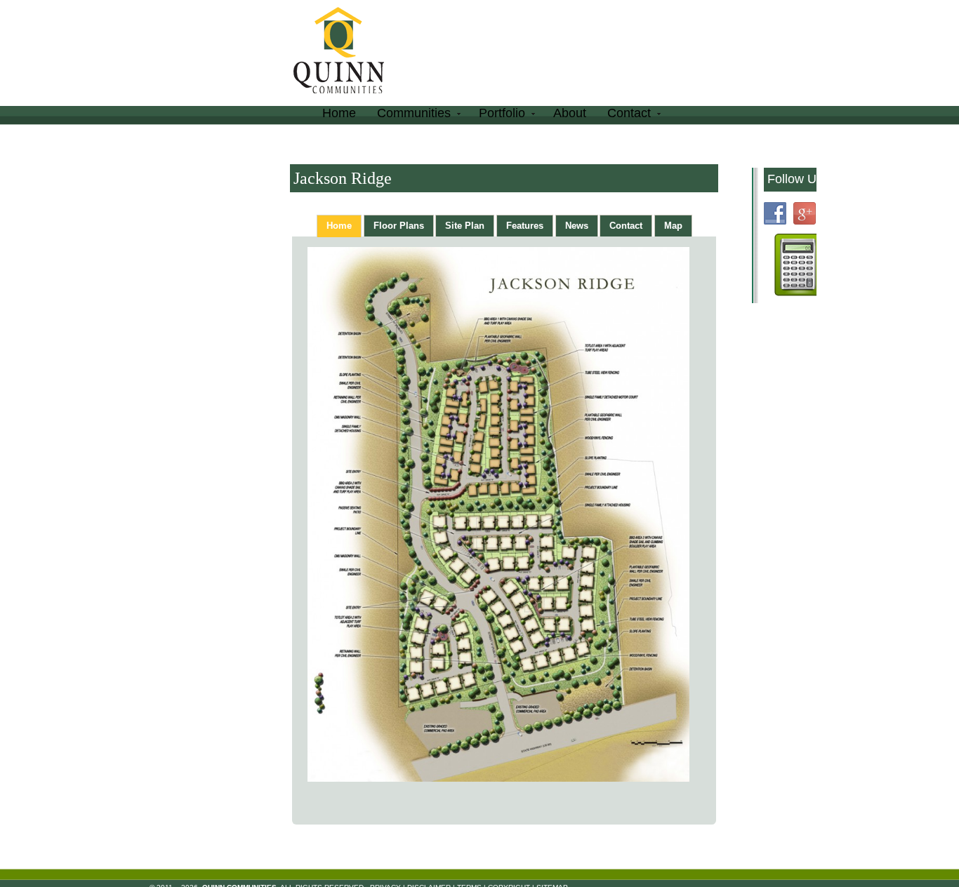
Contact (624, 115)
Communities (408, 115)
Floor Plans (398, 225)
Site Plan (464, 225)
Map (673, 225)
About (569, 113)
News (576, 225)
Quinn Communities (348, 52)
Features (524, 225)
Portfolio (496, 115)
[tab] (339, 226)
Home (339, 113)
